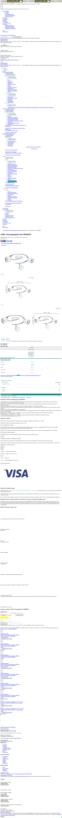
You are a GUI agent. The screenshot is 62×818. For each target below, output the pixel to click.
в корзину (31, 347)
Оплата (6, 13)
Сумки (9, 177)
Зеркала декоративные (12, 173)
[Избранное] (2, 239)
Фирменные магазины (10, 26)
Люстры (9, 80)
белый (56, 382)
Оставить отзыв (4, 611)
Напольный (10, 100)
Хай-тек (18, 107)
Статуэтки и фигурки (12, 171)
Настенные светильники (13, 117)
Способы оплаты (6, 747)
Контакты (5, 24)
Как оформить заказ (9, 14)
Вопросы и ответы (9, 16)
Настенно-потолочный (12, 98)
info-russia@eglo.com (19, 773)
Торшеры (10, 83)
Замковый (35, 107)
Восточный (31, 107)
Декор (4, 156)
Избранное (5, 770)
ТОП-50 (4, 68)
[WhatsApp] (8, 241)
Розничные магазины (9, 27)
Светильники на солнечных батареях (15, 120)
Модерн (9, 107)
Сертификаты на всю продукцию (18, 397)
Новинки (6, 69)
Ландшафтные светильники (13, 122)
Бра (8, 79)
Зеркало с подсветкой (12, 89)
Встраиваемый (11, 102)
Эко (49, 107)
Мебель (9, 179)
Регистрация (5, 227)
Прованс (46, 107)
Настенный (10, 99)
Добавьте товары (3, 51)
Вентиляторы (10, 88)
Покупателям (6, 11)
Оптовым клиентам (7, 23)
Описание (15, 375)
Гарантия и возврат (32, 375)
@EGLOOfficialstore (27, 773)
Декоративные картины (13, 165)
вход (4, 30)
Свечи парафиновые (12, 178)
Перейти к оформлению (5, 812)
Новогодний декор (12, 181)
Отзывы (18, 375)
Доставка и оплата (17, 243)
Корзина (4, 769)
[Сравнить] (8, 239)
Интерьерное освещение (8, 72)
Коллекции (5, 763)
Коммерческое (8, 136)
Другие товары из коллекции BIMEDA (8, 628)
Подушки (10, 176)
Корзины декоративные (12, 166)
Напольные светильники (13, 118)
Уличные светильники (12, 196)
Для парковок (10, 143)
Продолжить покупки (5, 784)
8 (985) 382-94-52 (4, 63)
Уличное (4, 757)
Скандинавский (25, 107)
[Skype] (9, 241)
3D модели (5, 220)
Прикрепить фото (19, 615)
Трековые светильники (12, 90)
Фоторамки (10, 172)
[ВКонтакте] (1, 241)
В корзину (4, 638)
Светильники (10, 82)
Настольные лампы (12, 84)
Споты (9, 85)
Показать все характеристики (6, 394)
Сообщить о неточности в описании (8, 395)
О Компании (5, 18)
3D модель (28, 397)
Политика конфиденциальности (21, 776)
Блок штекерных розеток (13, 119)
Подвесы (9, 86)
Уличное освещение (9, 111)
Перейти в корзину (4, 783)
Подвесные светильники (13, 193)
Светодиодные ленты (12, 87)
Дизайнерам (5, 21)
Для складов (10, 144)
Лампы (9, 91)
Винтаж (43, 107)
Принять (2, 816)
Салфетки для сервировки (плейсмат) (15, 168)
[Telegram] (6, 241)
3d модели (5, 20)
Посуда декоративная (12, 170)
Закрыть (2, 779)
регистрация (5, 31)
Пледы (9, 174)
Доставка (7, 12)
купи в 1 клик (9, 638)
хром (59, 382)
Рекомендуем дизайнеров (10, 28)
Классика (52, 107)
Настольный (10, 101)
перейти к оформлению (5, 59)
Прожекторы (10, 124)
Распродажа (5, 188)
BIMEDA (33, 364)
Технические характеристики (7, 243)
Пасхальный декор (11, 180)
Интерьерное (5, 756)
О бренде (5, 744)
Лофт (21, 107)
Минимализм (14, 107)
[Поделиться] (5, 239)
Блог (4, 751)
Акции (4, 70)
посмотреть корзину (14, 59)
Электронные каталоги (10, 15)
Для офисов (10, 145)
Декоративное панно (12, 167)
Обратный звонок (4, 39)
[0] (1, 49)
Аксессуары (10, 121)
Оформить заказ (4, 795)
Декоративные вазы (12, 163)
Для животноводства (12, 141)
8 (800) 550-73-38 (4, 40)
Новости (4, 750)
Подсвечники (10, 169)
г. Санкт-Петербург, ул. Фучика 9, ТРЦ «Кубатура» (10, 738)
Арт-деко (39, 107)
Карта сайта (5, 752)
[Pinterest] (3, 241)
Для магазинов (11, 142)
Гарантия (5, 19)
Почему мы (38, 375)
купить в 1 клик (31, 349)
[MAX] (11, 241)
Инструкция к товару (5, 397)
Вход (4, 226)
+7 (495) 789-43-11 (11, 773)
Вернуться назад (9, 73)
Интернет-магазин (9, 25)
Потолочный (10, 96)
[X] (4, 241)
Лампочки (10, 199)
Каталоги (5, 17)
